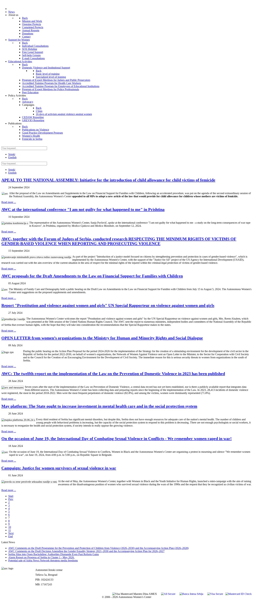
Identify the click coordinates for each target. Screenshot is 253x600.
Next (11, 533)
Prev (10, 499)
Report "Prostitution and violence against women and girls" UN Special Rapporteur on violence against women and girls (107, 305)
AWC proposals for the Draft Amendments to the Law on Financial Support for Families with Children (92, 276)
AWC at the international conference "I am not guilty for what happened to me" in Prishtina (83, 209)
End (10, 536)
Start (10, 496)
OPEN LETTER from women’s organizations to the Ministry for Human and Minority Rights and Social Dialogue (102, 338)
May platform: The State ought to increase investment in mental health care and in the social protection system (99, 406)
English (12, 157)
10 (9, 527)
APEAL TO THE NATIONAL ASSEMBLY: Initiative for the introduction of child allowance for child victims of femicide (108, 180)
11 (9, 530)
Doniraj (247, 573)
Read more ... (8, 202)
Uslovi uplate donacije (239, 566)
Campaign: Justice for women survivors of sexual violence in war (58, 468)
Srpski (11, 154)
